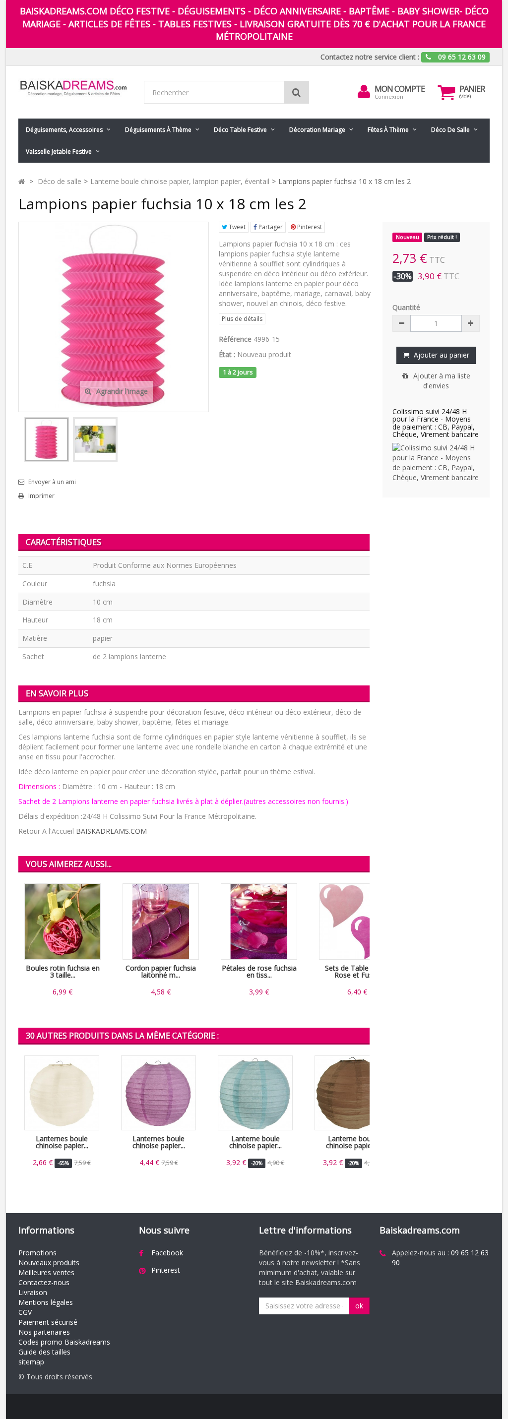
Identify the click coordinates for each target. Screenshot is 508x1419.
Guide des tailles (44, 1352)
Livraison (32, 1292)
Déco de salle (450, 129)
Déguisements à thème (158, 129)
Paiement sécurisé (47, 1322)
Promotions (37, 1252)
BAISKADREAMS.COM (111, 831)
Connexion (389, 96)
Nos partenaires (44, 1332)
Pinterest (309, 227)
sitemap (31, 1361)
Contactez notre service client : (369, 57)
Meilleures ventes (46, 1272)
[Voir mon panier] (446, 92)
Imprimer (41, 496)
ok (359, 1305)
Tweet (236, 227)
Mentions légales (45, 1302)
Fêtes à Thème (388, 129)
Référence (235, 339)
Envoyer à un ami (52, 482)
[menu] (364, 92)
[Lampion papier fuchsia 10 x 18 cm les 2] (46, 439)
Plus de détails (242, 318)
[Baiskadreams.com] (73, 88)
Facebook (167, 1252)
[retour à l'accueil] (21, 181)
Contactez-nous (43, 1282)
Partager (270, 227)
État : (227, 354)
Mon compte (400, 89)
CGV (25, 1312)
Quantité (406, 307)
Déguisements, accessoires (64, 129)
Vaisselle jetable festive (59, 151)
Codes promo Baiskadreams (64, 1342)
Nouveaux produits (48, 1262)
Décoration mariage (317, 129)
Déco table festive (240, 129)
